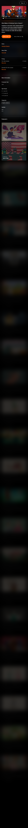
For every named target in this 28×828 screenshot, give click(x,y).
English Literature (5, 102)
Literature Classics (6, 46)
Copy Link (4, 52)
